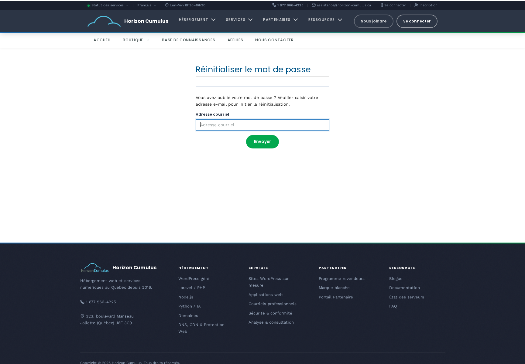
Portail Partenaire (336, 297)
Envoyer (262, 142)
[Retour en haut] (509, 352)
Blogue (396, 278)
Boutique (133, 40)
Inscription (427, 5)
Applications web (266, 294)
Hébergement (193, 19)
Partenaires (276, 19)
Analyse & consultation (271, 322)
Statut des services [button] (110, 5)
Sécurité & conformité (270, 313)
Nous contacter (274, 40)
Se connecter (394, 5)
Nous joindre (373, 21)
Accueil (102, 40)
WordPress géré (193, 278)
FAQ (393, 306)
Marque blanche (334, 287)
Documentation (404, 287)
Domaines (188, 315)
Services (235, 19)
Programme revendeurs (342, 278)
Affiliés (235, 40)
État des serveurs (406, 297)
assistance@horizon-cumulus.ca (343, 5)
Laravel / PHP (191, 287)
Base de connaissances (188, 40)
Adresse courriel (212, 114)
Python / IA (189, 306)
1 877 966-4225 (290, 5)
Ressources (321, 19)
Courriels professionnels (273, 303)
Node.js (185, 297)
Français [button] (147, 5)
